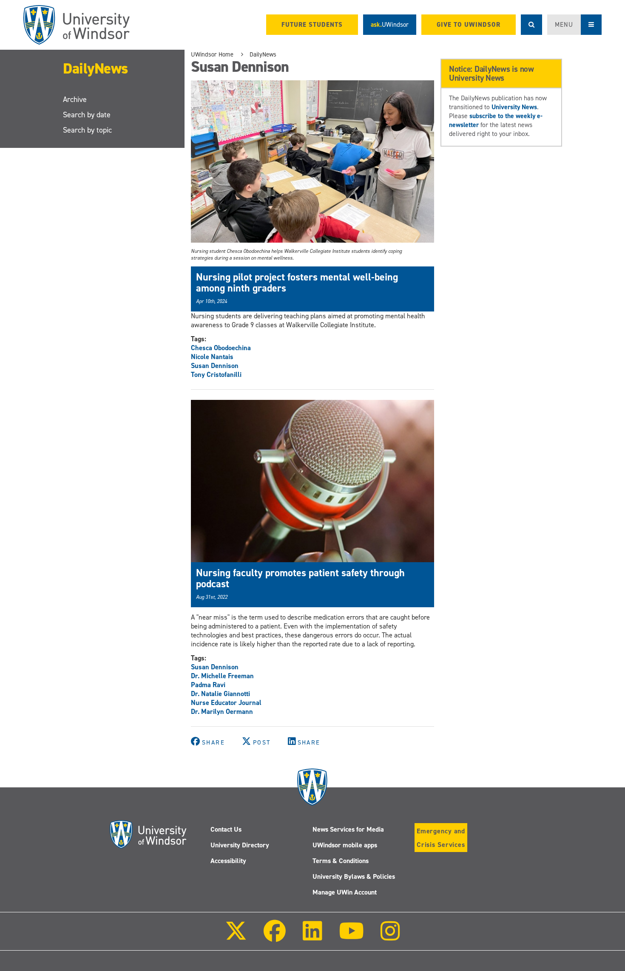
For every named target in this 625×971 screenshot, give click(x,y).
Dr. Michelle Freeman (222, 675)
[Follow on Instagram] (390, 936)
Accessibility (228, 860)
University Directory (239, 845)
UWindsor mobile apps (344, 845)
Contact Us (225, 829)
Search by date (87, 115)
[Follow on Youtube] (351, 936)
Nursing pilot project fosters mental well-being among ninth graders (297, 282)
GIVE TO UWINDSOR (468, 24)
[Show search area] (531, 24)
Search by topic (87, 130)
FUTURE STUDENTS (312, 24)
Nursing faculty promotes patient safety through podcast (300, 578)
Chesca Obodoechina (221, 347)
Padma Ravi (208, 684)
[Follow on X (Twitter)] (236, 936)
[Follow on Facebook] (274, 936)
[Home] (76, 25)
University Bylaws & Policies (353, 876)
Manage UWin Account (344, 892)
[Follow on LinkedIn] (312, 936)
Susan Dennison (215, 365)
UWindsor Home (212, 54)
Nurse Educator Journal (226, 702)
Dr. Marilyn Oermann (222, 711)
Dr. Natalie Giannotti (220, 693)
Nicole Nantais (212, 356)
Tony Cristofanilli (216, 374)
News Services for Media (348, 829)
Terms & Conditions (340, 860)
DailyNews (95, 68)
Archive (75, 99)
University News (514, 106)
